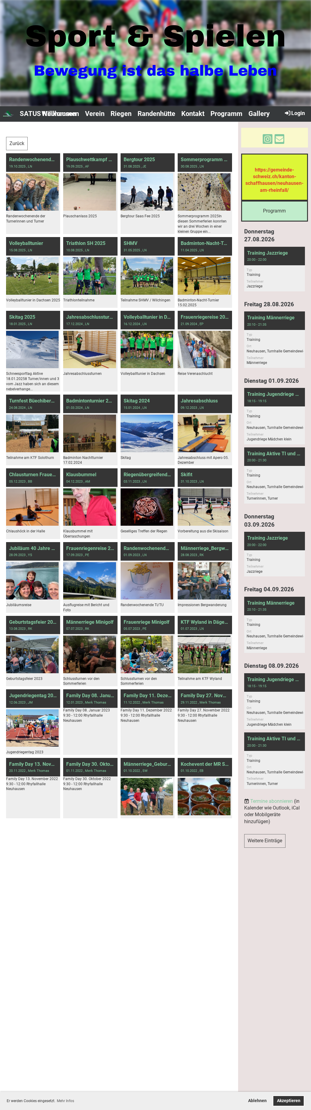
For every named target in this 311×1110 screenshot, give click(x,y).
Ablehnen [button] (257, 1100)
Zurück (16, 143)
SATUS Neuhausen (48, 113)
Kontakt (192, 113)
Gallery (259, 113)
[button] (274, 269)
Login (298, 113)
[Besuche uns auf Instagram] (267, 140)
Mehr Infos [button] (65, 1101)
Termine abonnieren (271, 801)
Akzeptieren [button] (288, 1100)
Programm (226, 113)
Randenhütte (156, 113)
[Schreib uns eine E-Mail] (279, 140)
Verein (94, 113)
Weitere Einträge (265, 841)
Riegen (121, 113)
